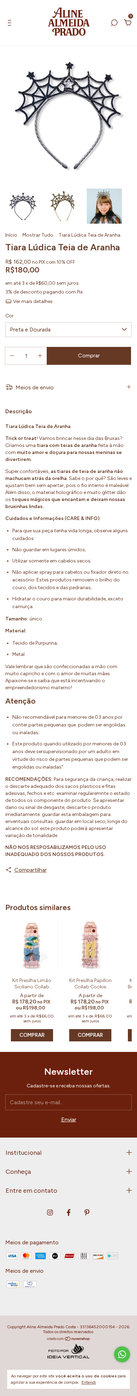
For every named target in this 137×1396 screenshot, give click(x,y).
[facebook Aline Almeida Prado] (68, 1212)
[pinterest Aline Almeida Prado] (87, 1212)
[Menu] (10, 23)
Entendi (88, 1382)
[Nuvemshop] (69, 1339)
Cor (9, 316)
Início (11, 235)
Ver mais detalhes (32, 301)
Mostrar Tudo (37, 235)
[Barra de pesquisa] (114, 23)
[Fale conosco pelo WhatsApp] (122, 1354)
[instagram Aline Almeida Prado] (50, 1212)
